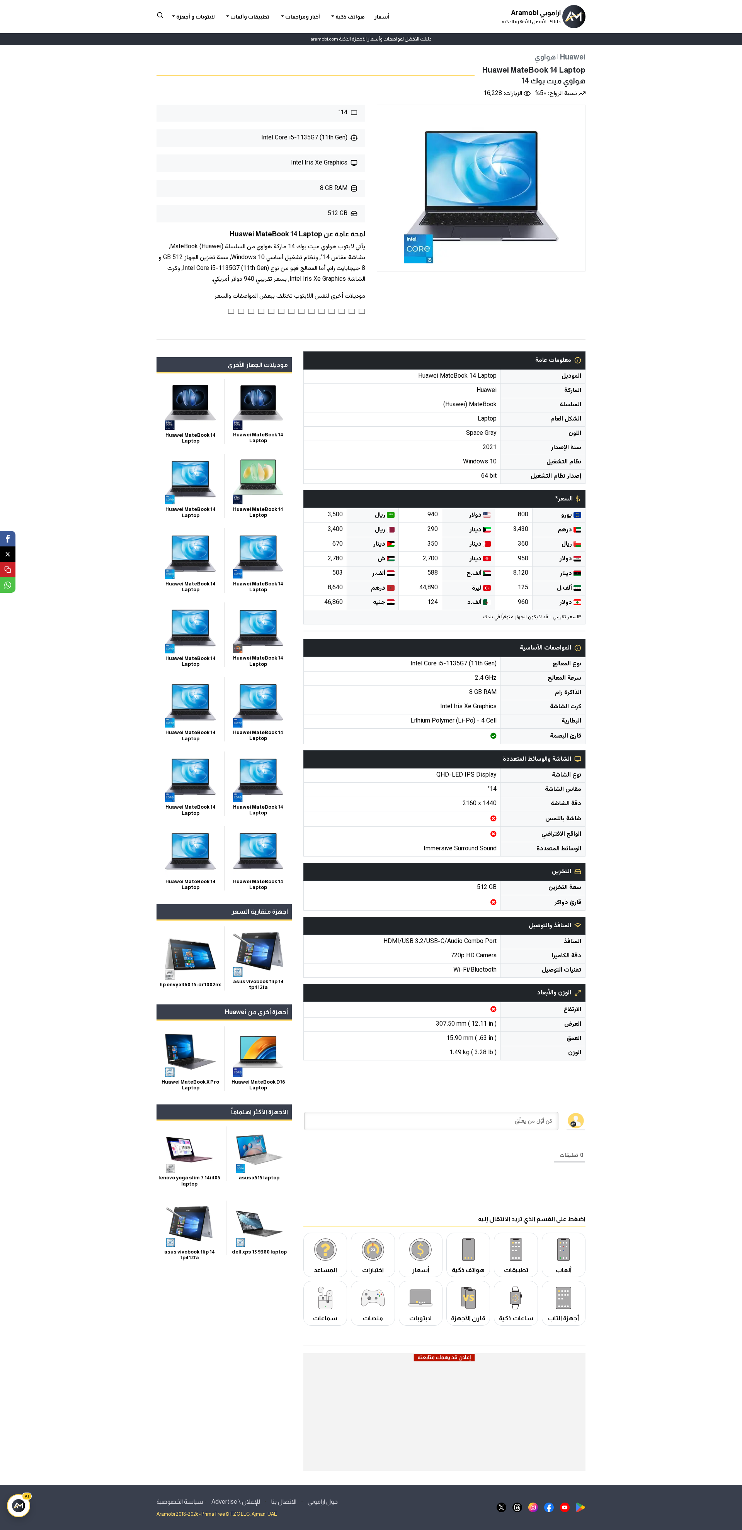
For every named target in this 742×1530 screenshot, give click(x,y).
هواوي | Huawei (559, 57)
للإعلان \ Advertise (235, 1501)
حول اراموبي (323, 1501)
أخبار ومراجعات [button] (302, 17)
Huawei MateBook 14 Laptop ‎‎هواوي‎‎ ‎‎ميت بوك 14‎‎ (533, 75)
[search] (160, 15)
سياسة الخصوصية (180, 1501)
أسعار (382, 17)
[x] (501, 1506)
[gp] (580, 1506)
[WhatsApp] (7, 585)
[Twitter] (7, 554)
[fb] (549, 1506)
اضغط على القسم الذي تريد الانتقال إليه (531, 1219)
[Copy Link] (7, 569)
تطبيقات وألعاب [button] (249, 17)
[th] (517, 1506)
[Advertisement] (444, 1417)
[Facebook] (7, 538)
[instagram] (533, 1506)
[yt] (565, 1506)
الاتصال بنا (283, 1501)
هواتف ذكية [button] (349, 17)
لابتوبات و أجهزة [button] (195, 17)
